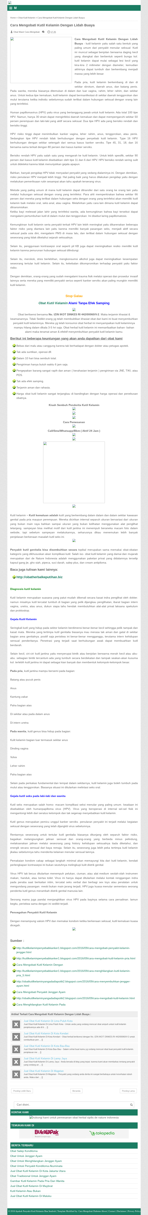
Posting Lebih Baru (22, 1091)
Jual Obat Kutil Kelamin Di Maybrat (31, 1185)
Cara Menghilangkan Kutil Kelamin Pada (41, 1004)
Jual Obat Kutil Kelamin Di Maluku (30, 1195)
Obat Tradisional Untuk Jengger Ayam (33, 1175)
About (104, 1211)
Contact (111, 1211)
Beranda (76, 1091)
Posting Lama (128, 1091)
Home (13, 18)
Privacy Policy (134, 1211)
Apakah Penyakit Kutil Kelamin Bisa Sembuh (35, 1211)
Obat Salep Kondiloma (24, 1150)
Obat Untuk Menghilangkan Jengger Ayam (36, 1160)
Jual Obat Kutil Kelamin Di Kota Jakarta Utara (38, 1170)
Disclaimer (121, 1211)
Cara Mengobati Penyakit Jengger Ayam (41, 992)
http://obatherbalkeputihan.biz (39, 577)
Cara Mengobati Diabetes (89, 1211)
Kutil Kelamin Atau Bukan (25, 1190)
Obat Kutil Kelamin (26, 18)
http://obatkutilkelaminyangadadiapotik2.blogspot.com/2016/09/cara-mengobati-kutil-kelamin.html (75, 998)
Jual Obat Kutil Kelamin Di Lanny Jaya (45, 1058)
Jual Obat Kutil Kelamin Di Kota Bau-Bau (47, 1046)
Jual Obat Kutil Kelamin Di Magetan (44, 1071)
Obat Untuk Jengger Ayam (26, 1155)
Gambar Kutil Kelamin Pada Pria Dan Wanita (37, 1180)
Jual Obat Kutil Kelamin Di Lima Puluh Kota (48, 1021)
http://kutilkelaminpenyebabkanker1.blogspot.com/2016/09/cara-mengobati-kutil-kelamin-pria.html (75, 958)
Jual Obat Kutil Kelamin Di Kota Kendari (46, 1033)
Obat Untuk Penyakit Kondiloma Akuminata (36, 1165)
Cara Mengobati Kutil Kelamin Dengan (39, 964)
